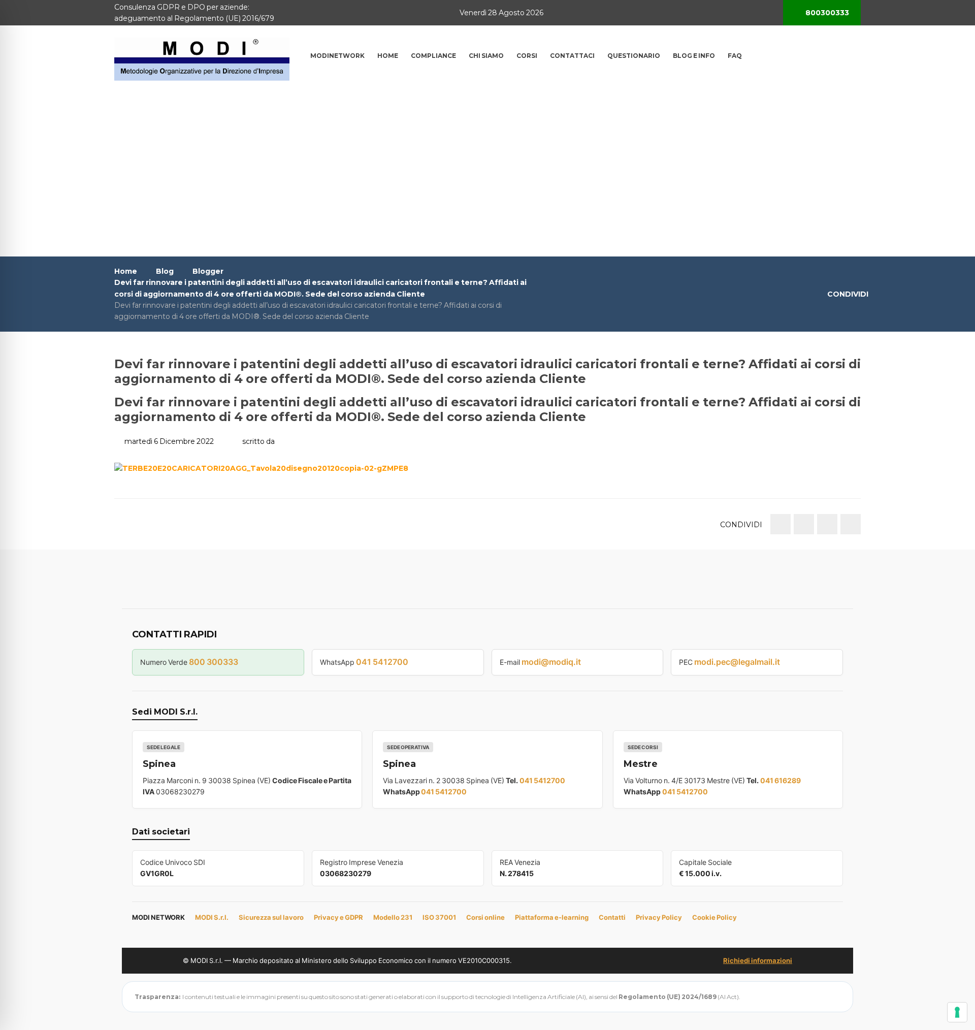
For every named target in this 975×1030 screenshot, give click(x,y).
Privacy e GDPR (338, 917)
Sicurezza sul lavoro (271, 917)
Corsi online (485, 917)
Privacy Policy (659, 917)
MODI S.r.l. (212, 917)
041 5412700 (382, 662)
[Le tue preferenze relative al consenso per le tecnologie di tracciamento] (957, 1012)
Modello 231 (392, 917)
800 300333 (213, 662)
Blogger (207, 271)
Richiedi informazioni (757, 960)
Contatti (612, 917)
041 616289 (780, 780)
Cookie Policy (714, 917)
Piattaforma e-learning (552, 917)
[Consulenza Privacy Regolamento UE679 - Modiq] (201, 58)
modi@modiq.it (551, 662)
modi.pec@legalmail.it (737, 662)
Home (125, 271)
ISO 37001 (439, 917)
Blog (165, 271)
